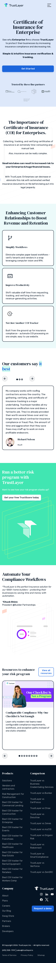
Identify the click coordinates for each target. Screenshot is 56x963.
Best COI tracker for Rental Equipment (12, 862)
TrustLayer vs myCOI (40, 829)
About (5, 895)
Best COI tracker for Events (12, 829)
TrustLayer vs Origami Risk (41, 837)
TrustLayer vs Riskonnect (37, 846)
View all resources (46, 672)
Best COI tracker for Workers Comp (12, 879)
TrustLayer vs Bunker (41, 793)
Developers (7, 931)
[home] (13, 5)
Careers (6, 906)
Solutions (7, 780)
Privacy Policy (27, 955)
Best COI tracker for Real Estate (12, 854)
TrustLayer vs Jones (40, 823)
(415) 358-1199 (8, 950)
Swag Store (8, 916)
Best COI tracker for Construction (12, 812)
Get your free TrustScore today (21, 497)
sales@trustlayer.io (24, 950)
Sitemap (41, 955)
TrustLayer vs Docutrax (37, 816)
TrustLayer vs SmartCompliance (39, 855)
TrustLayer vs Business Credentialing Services (41, 783)
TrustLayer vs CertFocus (37, 801)
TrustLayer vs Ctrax (40, 808)
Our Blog (6, 911)
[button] (49, 5)
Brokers (6, 926)
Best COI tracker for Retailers (12, 871)
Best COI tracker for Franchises (12, 837)
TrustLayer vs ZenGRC (41, 872)
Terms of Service (9, 955)
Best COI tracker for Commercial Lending (12, 804)
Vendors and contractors (8, 787)
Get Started (28, 68)
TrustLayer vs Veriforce (37, 864)
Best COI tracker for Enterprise (12, 821)
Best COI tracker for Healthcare (12, 845)
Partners (6, 921)
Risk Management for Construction (13, 796)
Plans (5, 900)
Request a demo (43, 908)
